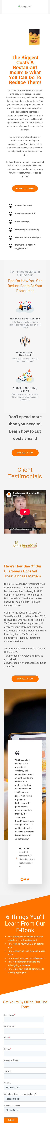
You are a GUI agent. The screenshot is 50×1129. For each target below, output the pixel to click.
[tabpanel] (25, 809)
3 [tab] (28, 879)
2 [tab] (25, 879)
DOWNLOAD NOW (25, 188)
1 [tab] (22, 879)
